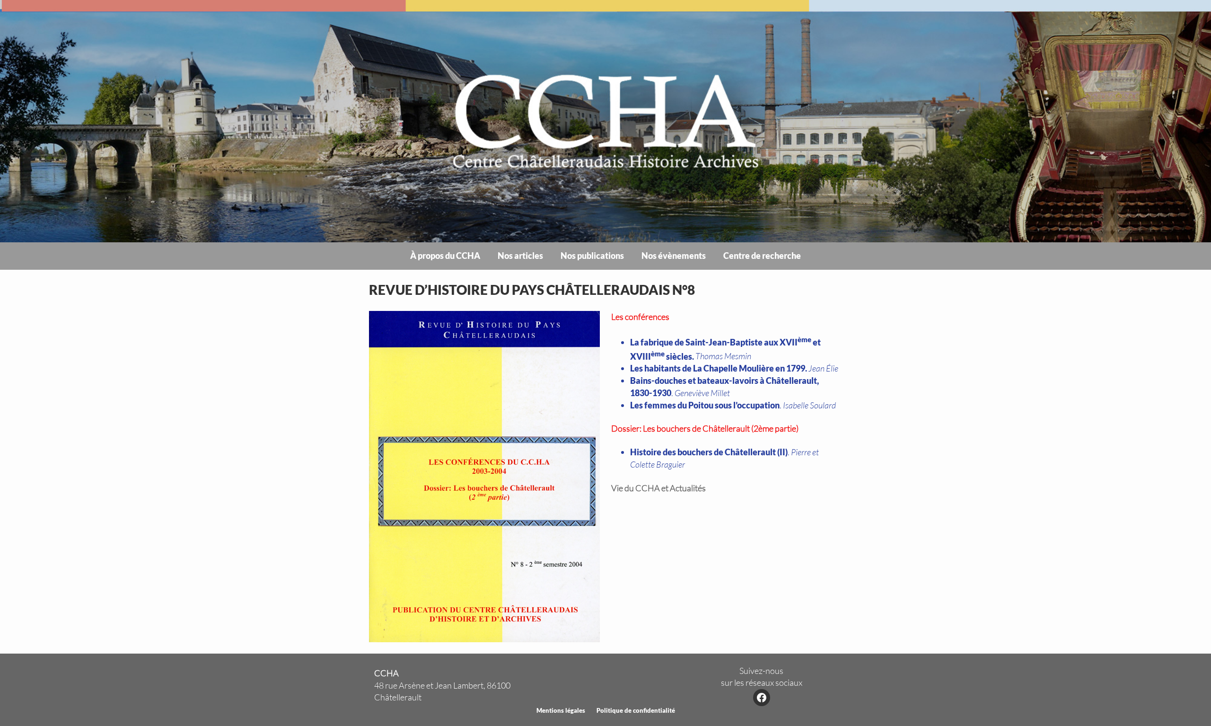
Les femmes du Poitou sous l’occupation (705, 405)
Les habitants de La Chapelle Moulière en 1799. (718, 368)
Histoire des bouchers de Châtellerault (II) (709, 452)
